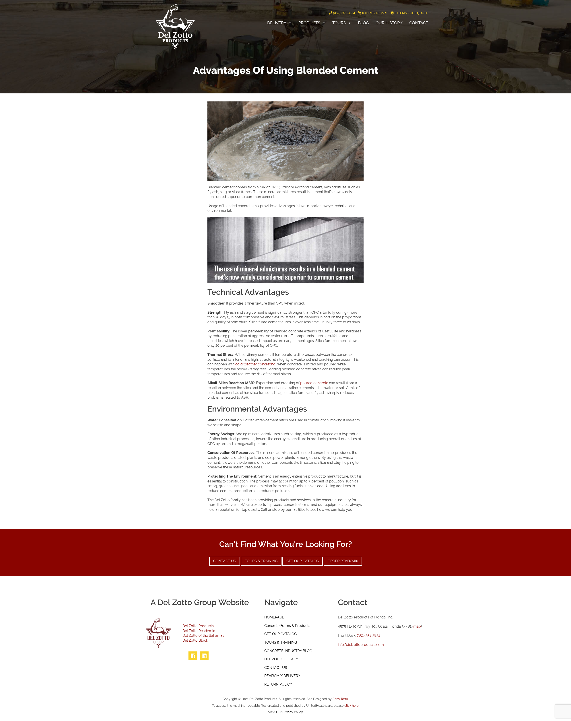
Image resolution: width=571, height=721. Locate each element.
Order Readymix (343, 561)
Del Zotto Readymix (198, 631)
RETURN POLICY (278, 684)
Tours (339, 23)
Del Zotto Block (195, 640)
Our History (389, 23)
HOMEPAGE (274, 617)
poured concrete (314, 383)
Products (309, 23)
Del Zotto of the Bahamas (203, 635)
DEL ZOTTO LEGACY (281, 659)
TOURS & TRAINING (280, 642)
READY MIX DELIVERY (282, 676)
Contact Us (224, 561)
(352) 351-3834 (343, 13)
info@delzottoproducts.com (361, 645)
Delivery (276, 23)
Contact (418, 23)
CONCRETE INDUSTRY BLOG (288, 651)
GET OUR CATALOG (280, 634)
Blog (363, 23)
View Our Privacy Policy (285, 712)
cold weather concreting (255, 364)
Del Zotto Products (198, 626)
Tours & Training (261, 561)
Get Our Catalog (302, 561)
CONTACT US (275, 667)
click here (351, 705)
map (417, 626)
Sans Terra (340, 699)
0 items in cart (374, 13)
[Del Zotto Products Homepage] (175, 27)
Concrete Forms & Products (287, 626)
